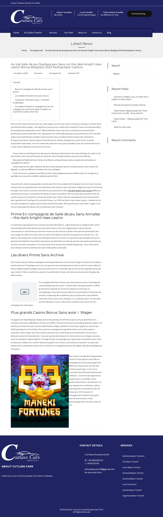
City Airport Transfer (131, 461)
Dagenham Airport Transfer (133, 495)
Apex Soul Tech (96, 509)
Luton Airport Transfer (131, 467)
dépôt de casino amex (122, 127)
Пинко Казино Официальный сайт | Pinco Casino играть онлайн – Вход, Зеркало (130, 111)
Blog (109, 32)
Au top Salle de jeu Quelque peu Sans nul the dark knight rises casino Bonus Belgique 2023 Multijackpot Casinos (56, 65)
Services (53, 32)
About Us (82, 32)
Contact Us (97, 32)
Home (16, 32)
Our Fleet (68, 32)
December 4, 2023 (21, 73)
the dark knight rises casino (80, 190)
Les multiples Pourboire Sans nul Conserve (32, 96)
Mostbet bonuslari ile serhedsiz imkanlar (130, 105)
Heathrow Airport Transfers (134, 456)
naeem (39, 73)
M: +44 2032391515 (94, 462)
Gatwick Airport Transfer (132, 490)
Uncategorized (55, 73)
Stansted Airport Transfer (133, 478)
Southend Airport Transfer (133, 473)
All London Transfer (33, 32)
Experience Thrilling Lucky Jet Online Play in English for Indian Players (130, 98)
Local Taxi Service (130, 484)
